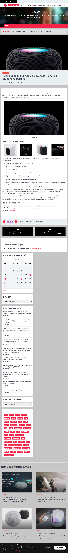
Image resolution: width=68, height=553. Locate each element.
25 (9, 283)
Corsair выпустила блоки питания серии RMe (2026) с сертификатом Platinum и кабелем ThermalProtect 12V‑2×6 (16, 341)
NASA (25, 421)
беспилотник (8, 448)
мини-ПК (21, 441)
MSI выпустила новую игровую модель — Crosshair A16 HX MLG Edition (14, 390)
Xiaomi (49, 5)
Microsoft (42, 5)
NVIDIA (35, 5)
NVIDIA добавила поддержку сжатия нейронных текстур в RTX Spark (17, 382)
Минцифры (25, 431)
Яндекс (26, 445)
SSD (5, 428)
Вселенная (7, 438)
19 (13, 279)
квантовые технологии (15, 445)
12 (13, 275)
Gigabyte (6, 418)
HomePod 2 (29, 221)
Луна (23, 438)
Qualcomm (14, 425)
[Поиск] (66, 25)
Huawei (20, 418)
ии (5, 445)
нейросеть (17, 448)
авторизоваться (37, 248)
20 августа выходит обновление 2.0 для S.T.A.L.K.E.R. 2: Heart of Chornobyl (14, 358)
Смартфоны (7, 441)
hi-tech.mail (11, 210)
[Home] (2, 25)
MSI (20, 421)
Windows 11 (27, 428)
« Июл (5, 290)
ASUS (54, 5)
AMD (5, 415)
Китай (12, 431)
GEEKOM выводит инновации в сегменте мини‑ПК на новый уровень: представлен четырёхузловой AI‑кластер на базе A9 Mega (17, 350)
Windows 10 (18, 428)
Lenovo (6, 421)
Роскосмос (26, 448)
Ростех (13, 451)
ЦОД (28, 441)
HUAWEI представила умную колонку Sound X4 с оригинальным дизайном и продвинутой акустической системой (51, 538)
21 (22, 279)
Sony (28, 425)
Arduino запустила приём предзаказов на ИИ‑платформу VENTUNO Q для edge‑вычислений (17, 312)
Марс (5, 435)
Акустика (5, 72)
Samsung (28, 5)
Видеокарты (19, 435)
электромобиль (8, 455)
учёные (27, 451)
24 (5, 283)
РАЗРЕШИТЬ (60, 547)
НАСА (11, 435)
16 (30, 275)
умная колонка (40, 221)
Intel (22, 5)
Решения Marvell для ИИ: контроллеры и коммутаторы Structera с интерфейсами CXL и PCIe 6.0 (16, 374)
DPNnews (34, 12)
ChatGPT (24, 415)
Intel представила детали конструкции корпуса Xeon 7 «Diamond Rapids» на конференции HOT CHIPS (16, 321)
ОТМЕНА (48, 547)
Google (14, 418)
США (15, 441)
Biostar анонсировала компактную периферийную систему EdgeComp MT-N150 (17, 366)
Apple (21, 221)
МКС (18, 431)
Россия (6, 451)
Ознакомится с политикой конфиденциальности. (16, 551)
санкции (20, 451)
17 (5, 279)
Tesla (10, 428)
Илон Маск (62, 5)
